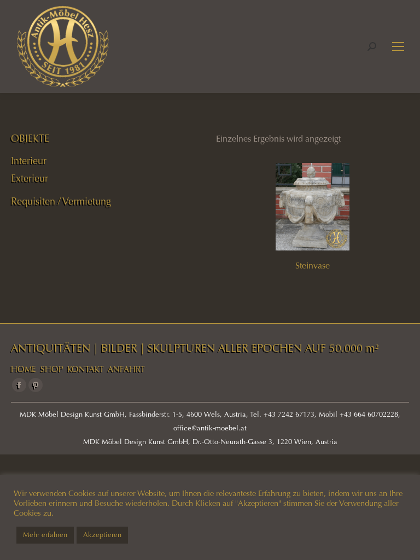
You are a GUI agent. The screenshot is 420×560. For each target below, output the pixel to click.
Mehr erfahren (45, 534)
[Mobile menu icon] (398, 46)
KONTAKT (85, 369)
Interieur (28, 161)
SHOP (51, 369)
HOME (23, 369)
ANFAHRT (126, 369)
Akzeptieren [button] (102, 534)
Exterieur (29, 178)
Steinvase (312, 265)
